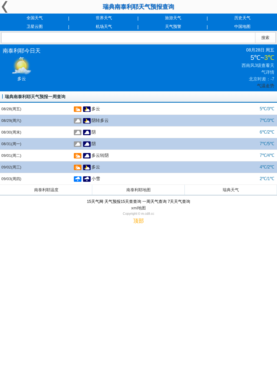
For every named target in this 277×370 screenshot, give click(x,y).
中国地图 (242, 26)
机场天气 (104, 26)
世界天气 (104, 17)
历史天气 (242, 17)
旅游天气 (173, 17)
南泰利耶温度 (46, 189)
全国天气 (35, 17)
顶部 (138, 221)
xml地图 (138, 208)
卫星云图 (35, 26)
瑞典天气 (231, 189)
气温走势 (265, 85)
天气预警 (173, 26)
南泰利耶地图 (138, 189)
